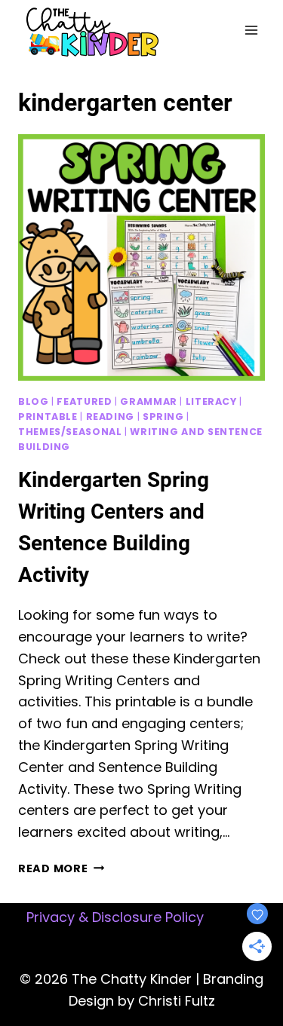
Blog (33, 401)
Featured (84, 401)
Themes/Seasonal (70, 431)
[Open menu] (251, 29)
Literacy (211, 401)
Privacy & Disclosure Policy (115, 917)
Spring (163, 416)
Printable (48, 416)
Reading (110, 416)
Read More (61, 868)
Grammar (148, 401)
